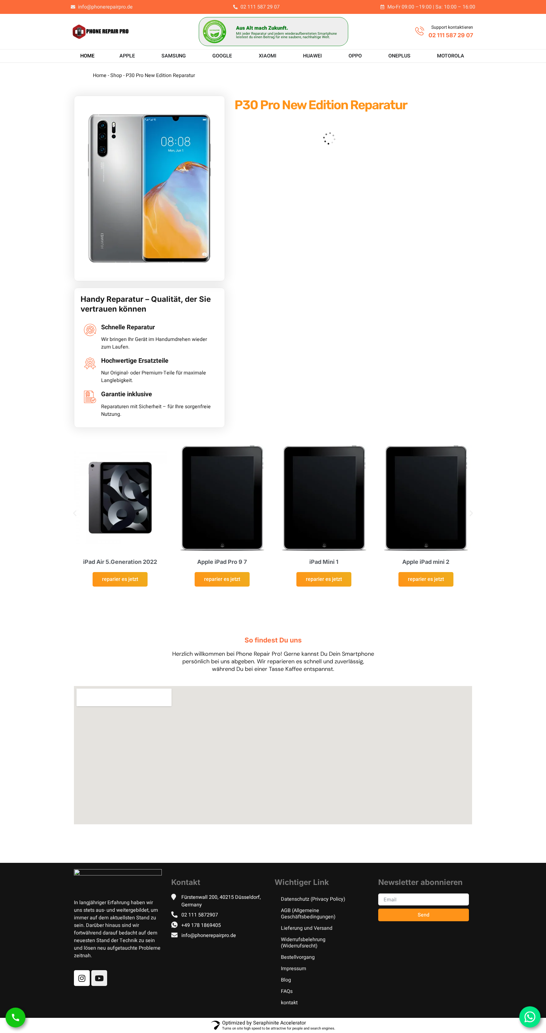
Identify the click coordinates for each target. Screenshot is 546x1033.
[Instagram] (82, 978)
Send (423, 915)
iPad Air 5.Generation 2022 (120, 561)
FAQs (287, 991)
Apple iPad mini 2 (425, 561)
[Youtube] (99, 978)
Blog (286, 980)
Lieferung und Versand (306, 928)
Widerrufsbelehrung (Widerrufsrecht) (303, 943)
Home (99, 75)
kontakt (289, 1002)
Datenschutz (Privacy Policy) (313, 899)
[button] (75, 513)
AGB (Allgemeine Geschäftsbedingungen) (308, 914)
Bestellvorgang (298, 957)
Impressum (293, 968)
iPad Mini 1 (323, 561)
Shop (116, 75)
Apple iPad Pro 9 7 (222, 561)
